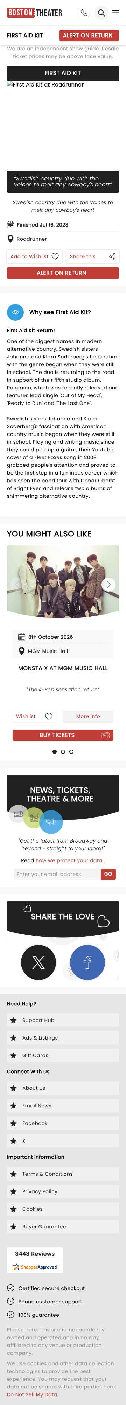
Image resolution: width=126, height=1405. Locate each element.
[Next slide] (108, 585)
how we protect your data (70, 860)
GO (108, 873)
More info (88, 716)
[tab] (54, 751)
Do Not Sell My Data (32, 1394)
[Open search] (101, 13)
